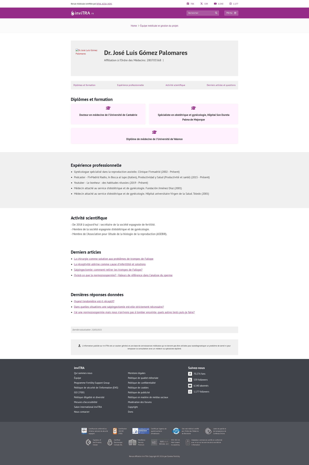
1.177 (235, 3)
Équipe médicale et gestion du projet (159, 25)
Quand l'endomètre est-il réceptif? (94, 301)
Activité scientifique (175, 85)
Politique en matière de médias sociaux (148, 397)
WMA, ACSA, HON (104, 3)
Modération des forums (140, 402)
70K (192, 3)
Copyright (133, 407)
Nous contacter (81, 412)
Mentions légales (136, 373)
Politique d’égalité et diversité (89, 397)
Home (134, 25)
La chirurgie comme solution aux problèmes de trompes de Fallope (113, 259)
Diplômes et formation (84, 85)
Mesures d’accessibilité (85, 402)
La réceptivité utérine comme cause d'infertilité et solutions (110, 264)
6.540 (220, 3)
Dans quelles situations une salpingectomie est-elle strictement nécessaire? (119, 307)
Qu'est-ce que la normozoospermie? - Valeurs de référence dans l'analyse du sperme (123, 275)
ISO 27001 (79, 392)
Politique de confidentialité (142, 383)
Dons (130, 412)
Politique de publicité (139, 392)
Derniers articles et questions (221, 85)
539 (206, 3)
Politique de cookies (138, 387)
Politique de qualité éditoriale (143, 378)
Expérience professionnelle (130, 85)
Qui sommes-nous (83, 373)
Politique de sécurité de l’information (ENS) (96, 387)
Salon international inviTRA (88, 407)
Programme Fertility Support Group (92, 383)
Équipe (77, 378)
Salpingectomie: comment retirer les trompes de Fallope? (108, 269)
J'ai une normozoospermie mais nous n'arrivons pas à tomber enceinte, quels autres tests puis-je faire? (134, 312)
